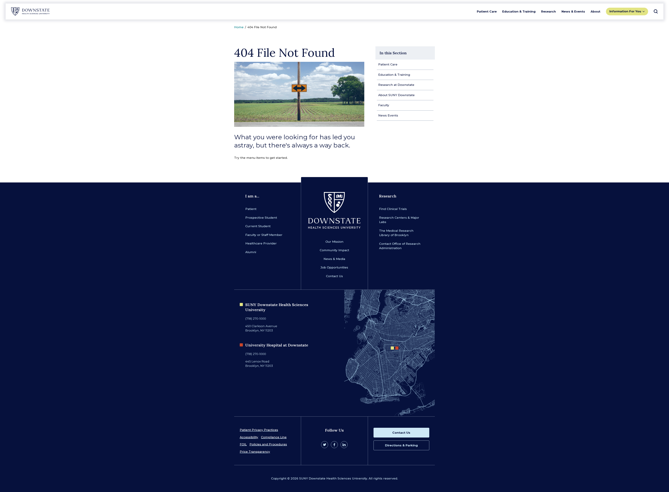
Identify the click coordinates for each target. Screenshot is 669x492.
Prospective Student (261, 217)
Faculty (383, 105)
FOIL (243, 444)
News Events (388, 115)
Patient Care (487, 11)
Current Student (258, 226)
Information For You (625, 11)
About (595, 11)
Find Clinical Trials (393, 209)
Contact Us (334, 276)
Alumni (250, 252)
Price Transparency (255, 451)
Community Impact (334, 250)
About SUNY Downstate (396, 95)
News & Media (334, 259)
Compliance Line (274, 437)
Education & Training (519, 11)
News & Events (573, 11)
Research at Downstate (396, 85)
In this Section (393, 52)
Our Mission (334, 241)
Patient (250, 209)
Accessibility (249, 437)
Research (548, 11)
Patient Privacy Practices (259, 430)
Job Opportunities (334, 267)
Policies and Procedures (268, 444)
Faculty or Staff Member (263, 235)
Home (239, 27)
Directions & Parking (401, 445)
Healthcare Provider (261, 243)
